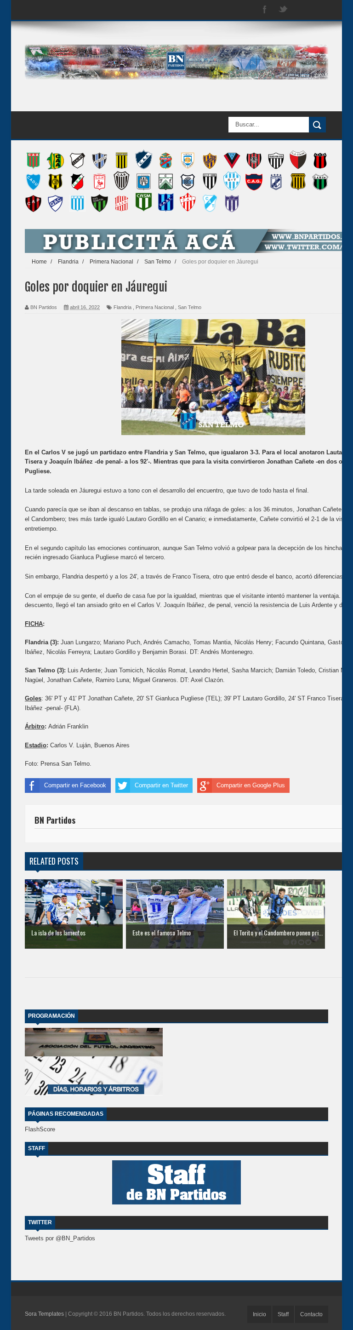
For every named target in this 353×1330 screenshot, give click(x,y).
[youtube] (320, 10)
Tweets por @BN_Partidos (60, 1238)
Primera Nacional (155, 307)
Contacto (311, 1314)
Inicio (259, 1314)
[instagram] (301, 10)
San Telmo (189, 307)
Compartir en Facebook (75, 785)
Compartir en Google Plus (250, 785)
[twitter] (283, 10)
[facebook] (265, 10)
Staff (283, 1314)
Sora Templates (44, 1314)
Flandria (122, 307)
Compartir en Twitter (161, 785)
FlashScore (40, 1129)
